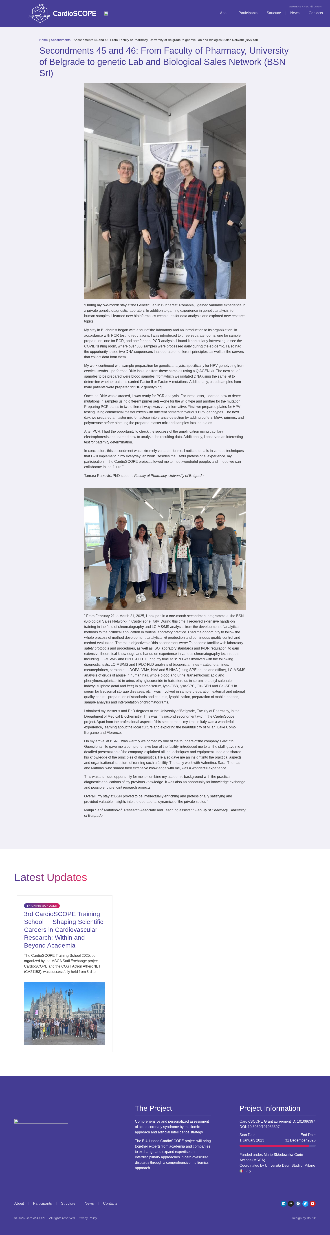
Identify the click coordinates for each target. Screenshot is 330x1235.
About (224, 13)
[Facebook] (298, 1204)
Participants (248, 13)
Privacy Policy (87, 1218)
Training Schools (42, 905)
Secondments (60, 40)
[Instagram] (291, 1204)
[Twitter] (305, 1204)
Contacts (316, 13)
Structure (274, 13)
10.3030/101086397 (264, 1127)
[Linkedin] (284, 1204)
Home (43, 40)
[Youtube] (313, 1204)
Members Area (299, 6)
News (294, 13)
